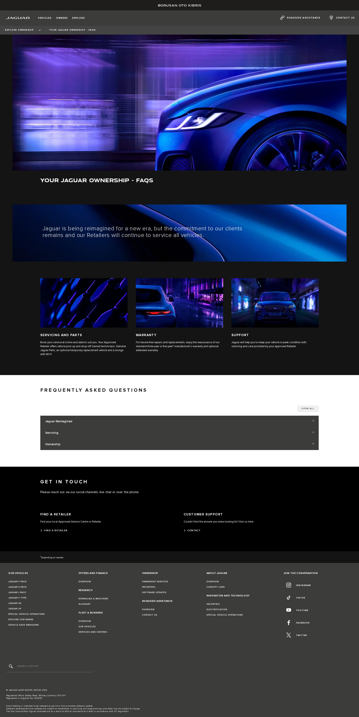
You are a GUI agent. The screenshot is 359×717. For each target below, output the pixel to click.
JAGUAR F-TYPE (17, 598)
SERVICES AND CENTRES (93, 632)
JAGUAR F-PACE (17, 581)
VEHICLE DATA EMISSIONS (23, 625)
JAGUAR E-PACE (17, 587)
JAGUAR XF (15, 608)
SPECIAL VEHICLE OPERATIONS (26, 614)
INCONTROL (149, 587)
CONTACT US (149, 615)
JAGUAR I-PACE (17, 592)
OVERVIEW (85, 581)
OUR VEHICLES (87, 626)
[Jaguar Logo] (18, 17)
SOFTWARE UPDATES (154, 592)
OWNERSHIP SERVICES (155, 581)
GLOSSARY (85, 604)
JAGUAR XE (15, 603)
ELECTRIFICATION (217, 609)
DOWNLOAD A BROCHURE (93, 598)
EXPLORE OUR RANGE (20, 619)
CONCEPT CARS (216, 587)
